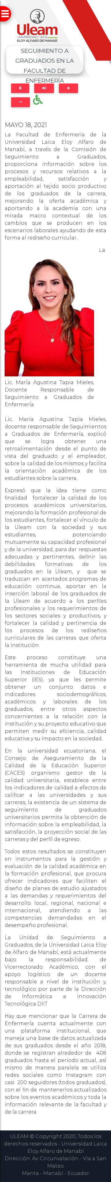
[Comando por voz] (20, 88)
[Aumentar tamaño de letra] (68, 88)
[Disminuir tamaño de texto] (20, 102)
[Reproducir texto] (44, 88)
